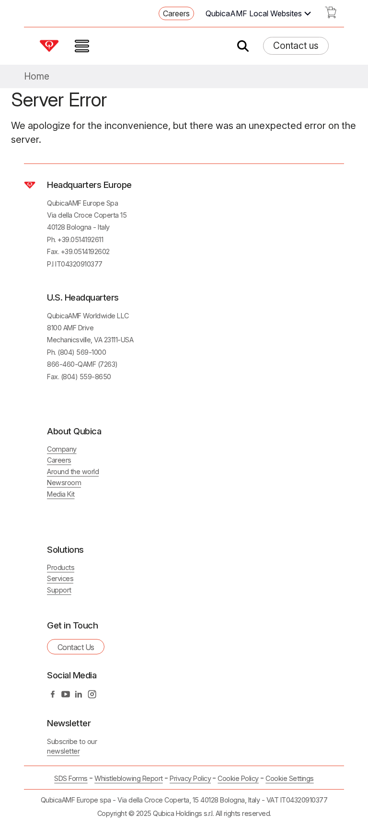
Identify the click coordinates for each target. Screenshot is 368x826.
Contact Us (76, 647)
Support (59, 590)
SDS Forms (71, 778)
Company (62, 449)
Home (36, 76)
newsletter (63, 751)
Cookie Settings (289, 778)
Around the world (73, 471)
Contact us (296, 45)
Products (60, 567)
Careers (176, 13)
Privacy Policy (190, 778)
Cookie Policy (238, 778)
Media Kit (61, 494)
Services (60, 578)
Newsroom (64, 482)
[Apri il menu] (81, 46)
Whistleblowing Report (128, 778)
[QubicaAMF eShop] (330, 15)
